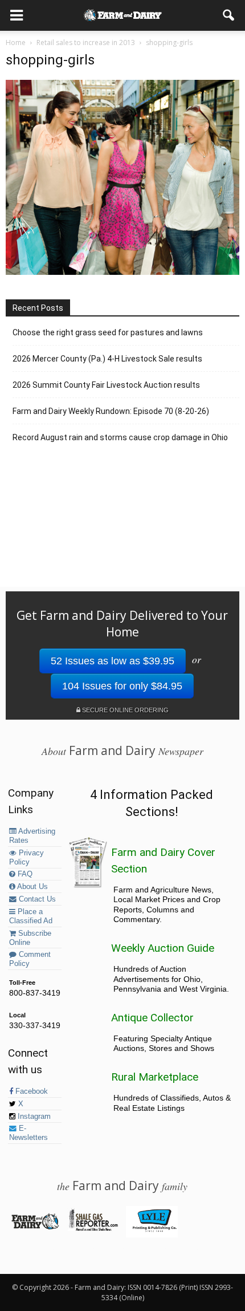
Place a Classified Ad (30, 916)
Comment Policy (30, 959)
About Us (31, 887)
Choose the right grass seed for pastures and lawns (108, 332)
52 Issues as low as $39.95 (112, 661)
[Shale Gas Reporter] (93, 1228)
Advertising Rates (32, 836)
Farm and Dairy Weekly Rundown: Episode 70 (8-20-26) (111, 411)
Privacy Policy (26, 857)
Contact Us (36, 899)
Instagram (33, 1117)
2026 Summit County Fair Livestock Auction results (106, 384)
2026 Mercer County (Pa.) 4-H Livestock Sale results (107, 358)
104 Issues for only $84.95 (122, 686)
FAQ (23, 874)
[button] (229, 15)
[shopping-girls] (122, 272)
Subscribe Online (30, 938)
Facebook (30, 1091)
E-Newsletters (28, 1133)
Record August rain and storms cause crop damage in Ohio (120, 437)
